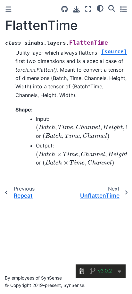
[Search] (112, 8)
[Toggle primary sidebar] (8, 9)
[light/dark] (100, 8)
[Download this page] (76, 9)
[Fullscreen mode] (88, 9)
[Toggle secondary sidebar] (123, 9)
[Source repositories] (64, 9)
